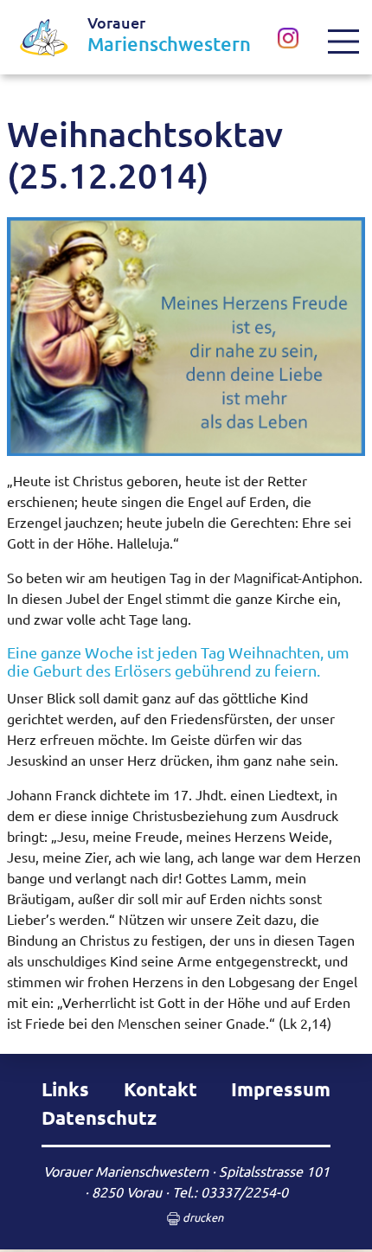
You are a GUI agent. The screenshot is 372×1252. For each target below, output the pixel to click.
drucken (201, 1217)
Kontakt (160, 1089)
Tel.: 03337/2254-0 (230, 1191)
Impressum (280, 1089)
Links (65, 1089)
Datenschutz (99, 1117)
